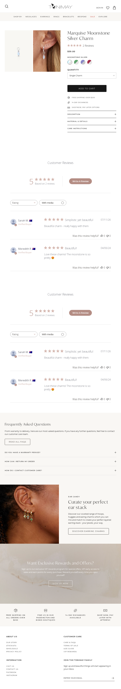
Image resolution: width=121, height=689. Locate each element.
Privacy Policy (14, 652)
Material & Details (77, 121)
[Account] (99, 7)
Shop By (18, 17)
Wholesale (12, 649)
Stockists (11, 646)
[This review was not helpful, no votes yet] (107, 236)
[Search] (7, 6)
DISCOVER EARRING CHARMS (88, 531)
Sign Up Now (60, 583)
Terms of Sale (71, 646)
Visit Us (10, 666)
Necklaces (31, 17)
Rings (56, 17)
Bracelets (68, 17)
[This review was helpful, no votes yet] (102, 236)
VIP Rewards (70, 652)
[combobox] (23, 202)
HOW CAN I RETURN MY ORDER (20, 461)
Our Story (11, 642)
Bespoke (82, 17)
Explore (103, 17)
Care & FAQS (70, 642)
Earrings (45, 17)
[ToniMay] (60, 6)
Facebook (11, 672)
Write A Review (80, 181)
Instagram (11, 675)
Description (73, 114)
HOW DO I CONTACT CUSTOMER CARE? (23, 470)
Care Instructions (77, 128)
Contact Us (12, 669)
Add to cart (87, 88)
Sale (92, 17)
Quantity (73, 70)
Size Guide (69, 649)
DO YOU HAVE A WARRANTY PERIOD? (22, 452)
